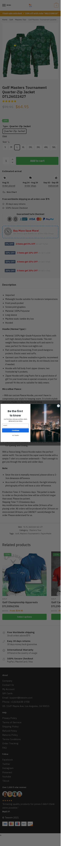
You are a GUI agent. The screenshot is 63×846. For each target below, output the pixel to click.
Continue (15, 430)
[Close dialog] (58, 406)
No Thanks (15, 435)
